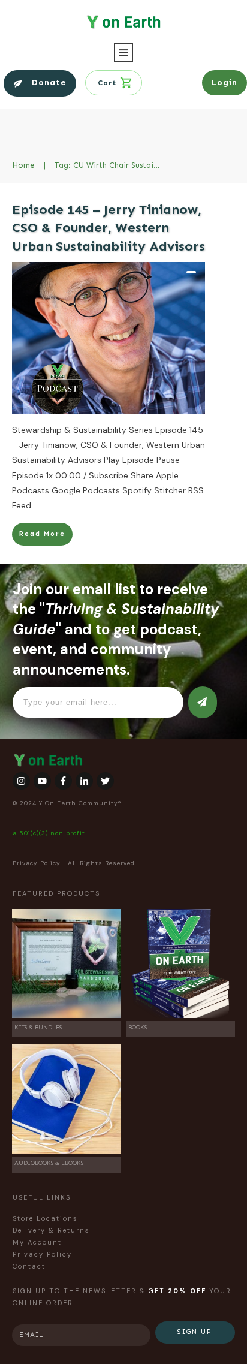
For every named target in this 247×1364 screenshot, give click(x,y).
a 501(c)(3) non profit (49, 833)
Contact (29, 1266)
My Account (37, 1242)
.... (37, 505)
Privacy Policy (37, 863)
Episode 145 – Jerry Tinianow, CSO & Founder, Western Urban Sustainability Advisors (108, 228)
